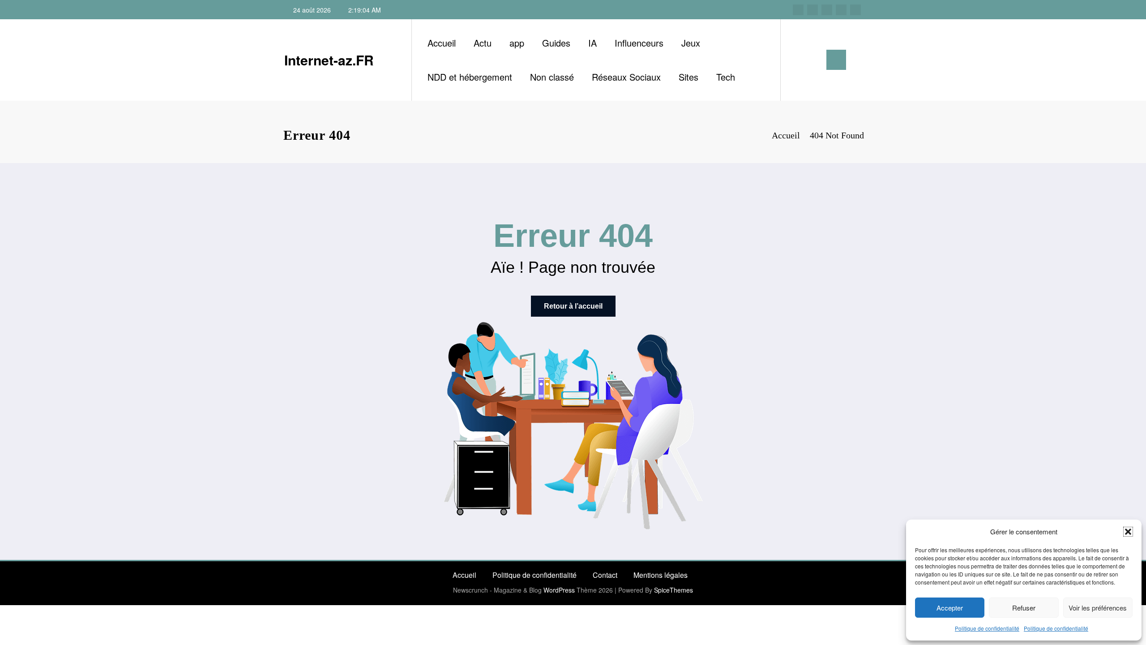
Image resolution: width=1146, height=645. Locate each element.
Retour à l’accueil (573, 306)
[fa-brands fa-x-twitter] (812, 9)
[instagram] (841, 9)
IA (592, 42)
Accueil (442, 42)
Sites (688, 76)
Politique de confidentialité (987, 628)
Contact (605, 575)
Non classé (552, 76)
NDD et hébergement (470, 76)
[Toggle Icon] (836, 60)
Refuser (1023, 607)
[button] (1128, 531)
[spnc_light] (813, 59)
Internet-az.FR (329, 59)
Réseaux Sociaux (626, 76)
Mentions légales (660, 575)
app (516, 42)
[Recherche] (796, 60)
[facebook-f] (798, 9)
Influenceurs (639, 42)
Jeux (690, 42)
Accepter (949, 607)
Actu (483, 42)
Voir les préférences (1098, 607)
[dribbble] (826, 9)
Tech (725, 76)
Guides (556, 42)
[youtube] (855, 9)
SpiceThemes (673, 589)
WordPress (559, 589)
